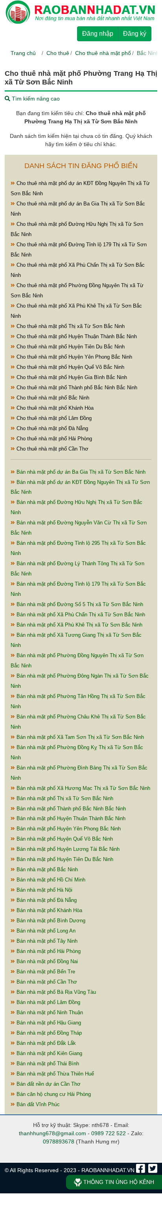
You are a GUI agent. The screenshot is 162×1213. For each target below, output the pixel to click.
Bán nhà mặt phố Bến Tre (45, 972)
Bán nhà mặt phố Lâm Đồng (47, 1002)
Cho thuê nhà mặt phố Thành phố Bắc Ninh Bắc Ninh (76, 387)
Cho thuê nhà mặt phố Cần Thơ (51, 449)
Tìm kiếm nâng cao (35, 98)
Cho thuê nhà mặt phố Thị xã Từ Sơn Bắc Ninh (70, 326)
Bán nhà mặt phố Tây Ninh (46, 941)
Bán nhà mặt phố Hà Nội (43, 890)
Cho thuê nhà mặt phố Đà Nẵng (51, 428)
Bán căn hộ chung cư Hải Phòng (53, 1094)
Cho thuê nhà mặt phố (103, 53)
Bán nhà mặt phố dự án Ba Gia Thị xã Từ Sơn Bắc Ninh (80, 472)
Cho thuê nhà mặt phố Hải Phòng (53, 439)
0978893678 (58, 1141)
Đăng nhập (97, 33)
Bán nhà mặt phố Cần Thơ (46, 982)
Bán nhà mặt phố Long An (45, 931)
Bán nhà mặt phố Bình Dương (50, 920)
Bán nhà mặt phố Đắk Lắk (45, 1043)
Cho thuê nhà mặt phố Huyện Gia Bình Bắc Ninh (71, 377)
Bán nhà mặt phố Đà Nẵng (46, 900)
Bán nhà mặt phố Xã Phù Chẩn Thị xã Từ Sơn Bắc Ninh (80, 614)
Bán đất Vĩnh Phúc (37, 1104)
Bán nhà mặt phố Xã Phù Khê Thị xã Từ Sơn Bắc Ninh (78, 625)
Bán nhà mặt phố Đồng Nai (46, 961)
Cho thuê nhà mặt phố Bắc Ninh (52, 398)
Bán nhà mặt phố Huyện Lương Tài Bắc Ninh (67, 849)
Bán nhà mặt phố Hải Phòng (48, 951)
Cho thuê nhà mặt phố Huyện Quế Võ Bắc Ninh (69, 367)
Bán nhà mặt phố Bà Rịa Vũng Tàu (55, 992)
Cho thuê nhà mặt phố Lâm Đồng (53, 418)
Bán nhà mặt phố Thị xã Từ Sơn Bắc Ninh (64, 798)
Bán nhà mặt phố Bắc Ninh (46, 869)
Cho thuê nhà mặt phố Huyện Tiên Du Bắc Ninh (70, 347)
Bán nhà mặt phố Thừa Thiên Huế (54, 1074)
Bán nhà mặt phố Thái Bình (47, 1063)
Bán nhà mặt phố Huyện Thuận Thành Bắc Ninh (70, 818)
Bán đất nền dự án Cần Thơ (48, 1084)
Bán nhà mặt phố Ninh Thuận (49, 1012)
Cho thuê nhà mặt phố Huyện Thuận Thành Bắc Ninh (76, 336)
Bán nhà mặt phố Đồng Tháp (48, 1033)
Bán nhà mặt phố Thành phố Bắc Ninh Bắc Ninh (70, 809)
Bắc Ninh (148, 53)
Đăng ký (134, 33)
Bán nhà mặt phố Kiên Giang (48, 1053)
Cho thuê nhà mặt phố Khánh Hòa (54, 408)
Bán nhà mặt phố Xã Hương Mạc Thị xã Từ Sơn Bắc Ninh (82, 788)
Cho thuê (57, 53)
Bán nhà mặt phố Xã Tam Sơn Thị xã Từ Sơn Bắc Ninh (79, 737)
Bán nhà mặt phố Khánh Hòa (48, 910)
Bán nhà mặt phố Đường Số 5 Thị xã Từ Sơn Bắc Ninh (79, 604)
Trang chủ (23, 53)
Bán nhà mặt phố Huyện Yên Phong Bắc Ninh (68, 829)
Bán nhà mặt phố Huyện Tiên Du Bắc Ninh (64, 859)
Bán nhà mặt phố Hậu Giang (48, 1023)
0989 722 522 (108, 1133)
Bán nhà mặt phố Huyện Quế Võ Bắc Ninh (64, 839)
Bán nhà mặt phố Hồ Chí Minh (50, 880)
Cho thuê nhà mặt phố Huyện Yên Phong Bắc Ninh (73, 357)
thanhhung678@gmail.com (52, 1133)
